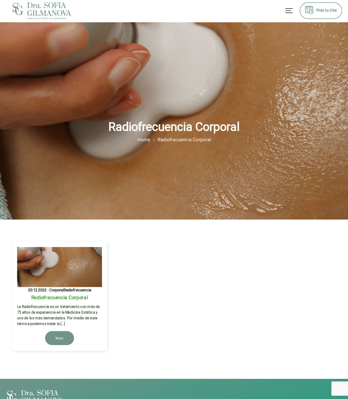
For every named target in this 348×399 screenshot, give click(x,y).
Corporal (56, 290)
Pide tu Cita (325, 10)
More (59, 338)
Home (143, 139)
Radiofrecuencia (77, 290)
